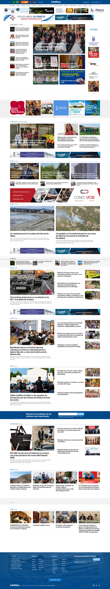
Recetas (90, 5)
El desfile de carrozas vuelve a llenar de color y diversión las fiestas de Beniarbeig (70, 372)
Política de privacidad (50, 585)
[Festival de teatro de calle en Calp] (72, 77)
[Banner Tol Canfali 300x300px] (93, 52)
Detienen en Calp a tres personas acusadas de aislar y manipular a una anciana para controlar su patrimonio (70, 295)
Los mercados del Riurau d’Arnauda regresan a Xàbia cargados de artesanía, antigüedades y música (69, 324)
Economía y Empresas (58, 5)
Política (18, 5)
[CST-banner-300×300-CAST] (61, 108)
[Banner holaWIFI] (74, 17)
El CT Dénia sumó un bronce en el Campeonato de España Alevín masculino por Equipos (89, 487)
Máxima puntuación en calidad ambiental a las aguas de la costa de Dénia (92, 262)
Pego (40, 569)
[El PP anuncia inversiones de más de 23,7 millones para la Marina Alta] (43, 183)
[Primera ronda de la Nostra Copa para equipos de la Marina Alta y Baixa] (46, 77)
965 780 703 (16, 558)
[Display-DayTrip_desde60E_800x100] (32, 154)
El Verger (41, 565)
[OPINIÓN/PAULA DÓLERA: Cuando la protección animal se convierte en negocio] (20, 517)
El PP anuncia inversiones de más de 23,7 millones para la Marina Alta (57, 183)
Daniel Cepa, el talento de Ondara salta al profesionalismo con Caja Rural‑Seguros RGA (65, 488)
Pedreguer (41, 561)
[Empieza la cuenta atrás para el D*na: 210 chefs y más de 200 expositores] (12, 43)
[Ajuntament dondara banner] (93, 41)
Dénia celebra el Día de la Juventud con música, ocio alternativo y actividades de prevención (68, 263)
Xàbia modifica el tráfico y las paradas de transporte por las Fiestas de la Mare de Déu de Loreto (30, 397)
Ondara (40, 563)
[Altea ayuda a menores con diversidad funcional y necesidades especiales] (67, 129)
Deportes (66, 5)
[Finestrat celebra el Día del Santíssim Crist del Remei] (92, 393)
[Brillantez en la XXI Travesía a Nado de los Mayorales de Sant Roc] (43, 477)
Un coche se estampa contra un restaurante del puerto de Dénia (22, 59)
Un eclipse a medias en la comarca (45, 262)
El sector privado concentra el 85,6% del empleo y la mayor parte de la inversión (70, 430)
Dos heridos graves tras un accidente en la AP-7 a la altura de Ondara (29, 298)
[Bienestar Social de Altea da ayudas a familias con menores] (12, 36)
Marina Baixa (12, 5)
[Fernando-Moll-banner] (93, 29)
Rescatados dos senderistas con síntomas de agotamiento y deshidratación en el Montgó (68, 284)
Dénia (33, 559)
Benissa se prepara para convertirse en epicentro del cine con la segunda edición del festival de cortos (70, 335)
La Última (85, 5)
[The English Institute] (93, 75)
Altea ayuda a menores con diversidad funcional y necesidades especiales (66, 138)
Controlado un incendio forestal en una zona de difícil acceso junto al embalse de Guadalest (76, 235)
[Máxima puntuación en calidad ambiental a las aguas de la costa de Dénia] (80, 263)
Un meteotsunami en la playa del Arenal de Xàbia (29, 234)
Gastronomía (40, 5)
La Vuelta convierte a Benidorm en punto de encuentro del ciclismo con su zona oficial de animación (89, 146)
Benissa (34, 565)
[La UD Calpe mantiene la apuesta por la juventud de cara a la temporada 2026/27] (89, 129)
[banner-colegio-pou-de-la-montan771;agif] (47, 108)
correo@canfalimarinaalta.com (18, 561)
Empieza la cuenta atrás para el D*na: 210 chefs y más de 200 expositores (22, 44)
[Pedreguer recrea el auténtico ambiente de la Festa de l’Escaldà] (92, 345)
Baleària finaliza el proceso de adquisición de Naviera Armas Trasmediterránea (67, 451)
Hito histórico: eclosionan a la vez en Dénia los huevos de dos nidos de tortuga (22, 66)
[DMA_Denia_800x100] (29, 10)
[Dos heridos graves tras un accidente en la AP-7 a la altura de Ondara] (32, 282)
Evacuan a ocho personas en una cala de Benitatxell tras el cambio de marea (22, 29)
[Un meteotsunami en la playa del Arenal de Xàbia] (32, 218)
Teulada (34, 567)
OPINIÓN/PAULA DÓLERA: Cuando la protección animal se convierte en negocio (20, 527)
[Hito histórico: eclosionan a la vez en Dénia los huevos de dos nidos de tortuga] (12, 66)
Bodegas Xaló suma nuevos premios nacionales (70, 441)
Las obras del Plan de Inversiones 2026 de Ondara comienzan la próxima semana (21, 51)
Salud (53, 570)
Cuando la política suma (41, 525)
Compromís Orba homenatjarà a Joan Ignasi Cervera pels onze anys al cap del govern (87, 184)
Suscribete (80, 413)
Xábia (33, 561)
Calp (33, 563)
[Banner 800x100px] (29, 17)
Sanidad (34, 5)
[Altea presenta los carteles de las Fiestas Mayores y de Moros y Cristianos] (46, 62)
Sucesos (29, 5)
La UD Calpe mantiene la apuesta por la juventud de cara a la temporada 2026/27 (89, 138)
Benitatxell (34, 569)
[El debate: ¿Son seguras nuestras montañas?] (66, 517)
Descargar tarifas (56, 579)
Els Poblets (41, 567)
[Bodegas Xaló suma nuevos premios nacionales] (92, 440)
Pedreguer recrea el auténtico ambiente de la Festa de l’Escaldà (68, 345)
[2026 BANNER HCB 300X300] (76, 108)
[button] (9, 2)
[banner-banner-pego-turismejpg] (80, 10)
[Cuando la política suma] (43, 517)
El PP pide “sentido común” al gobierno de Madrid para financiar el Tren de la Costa (27, 183)
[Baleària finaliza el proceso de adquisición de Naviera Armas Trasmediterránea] (92, 451)
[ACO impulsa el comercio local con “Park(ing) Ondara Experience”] (12, 73)
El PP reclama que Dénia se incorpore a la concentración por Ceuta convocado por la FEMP (67, 146)
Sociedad (23, 5)
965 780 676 (17, 560)
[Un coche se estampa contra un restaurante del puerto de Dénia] (12, 58)
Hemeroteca (65, 571)
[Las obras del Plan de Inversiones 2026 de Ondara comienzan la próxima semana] (12, 51)
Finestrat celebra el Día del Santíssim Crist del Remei (70, 393)
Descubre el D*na (73, 5)
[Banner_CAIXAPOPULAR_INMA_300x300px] (93, 86)
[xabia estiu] (92, 108)
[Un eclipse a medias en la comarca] (35, 263)
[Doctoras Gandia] (17, 108)
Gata (40, 559)
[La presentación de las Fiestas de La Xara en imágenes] (59, 39)
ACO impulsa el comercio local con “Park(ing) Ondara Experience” (22, 74)
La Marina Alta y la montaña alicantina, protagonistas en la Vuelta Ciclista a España (20, 487)
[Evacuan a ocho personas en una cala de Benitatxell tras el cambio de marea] (12, 29)
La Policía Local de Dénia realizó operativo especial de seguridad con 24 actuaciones (24, 262)
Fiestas (50, 5)
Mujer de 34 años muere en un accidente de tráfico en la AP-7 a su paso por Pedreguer (69, 274)
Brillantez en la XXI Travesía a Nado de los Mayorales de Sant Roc (43, 487)
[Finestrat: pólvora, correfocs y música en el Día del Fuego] (92, 383)
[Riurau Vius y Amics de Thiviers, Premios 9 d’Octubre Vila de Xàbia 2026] (72, 62)
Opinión (79, 5)
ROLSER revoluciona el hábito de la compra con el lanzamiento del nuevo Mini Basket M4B (29, 455)
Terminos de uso (43, 585)
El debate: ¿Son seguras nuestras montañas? (64, 526)
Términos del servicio (83, 562)
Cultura (46, 5)
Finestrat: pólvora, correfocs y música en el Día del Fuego (70, 383)
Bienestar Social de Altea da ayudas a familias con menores (22, 36)
